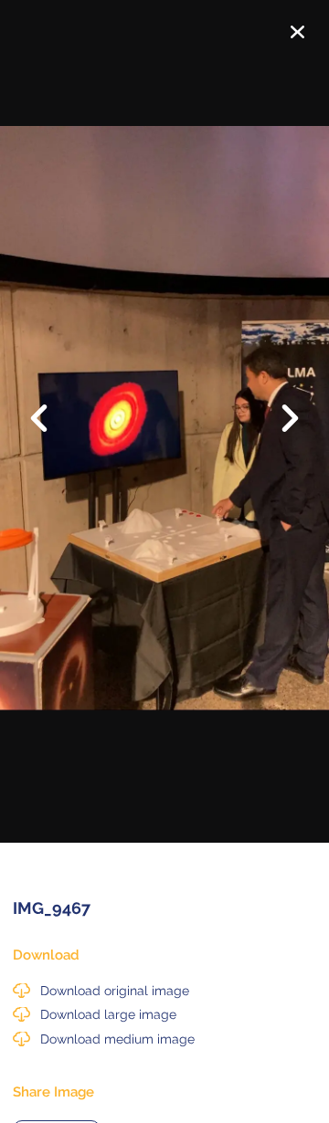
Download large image (108, 1014)
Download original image (114, 990)
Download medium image (117, 1039)
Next (279, 420)
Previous (50, 404)
